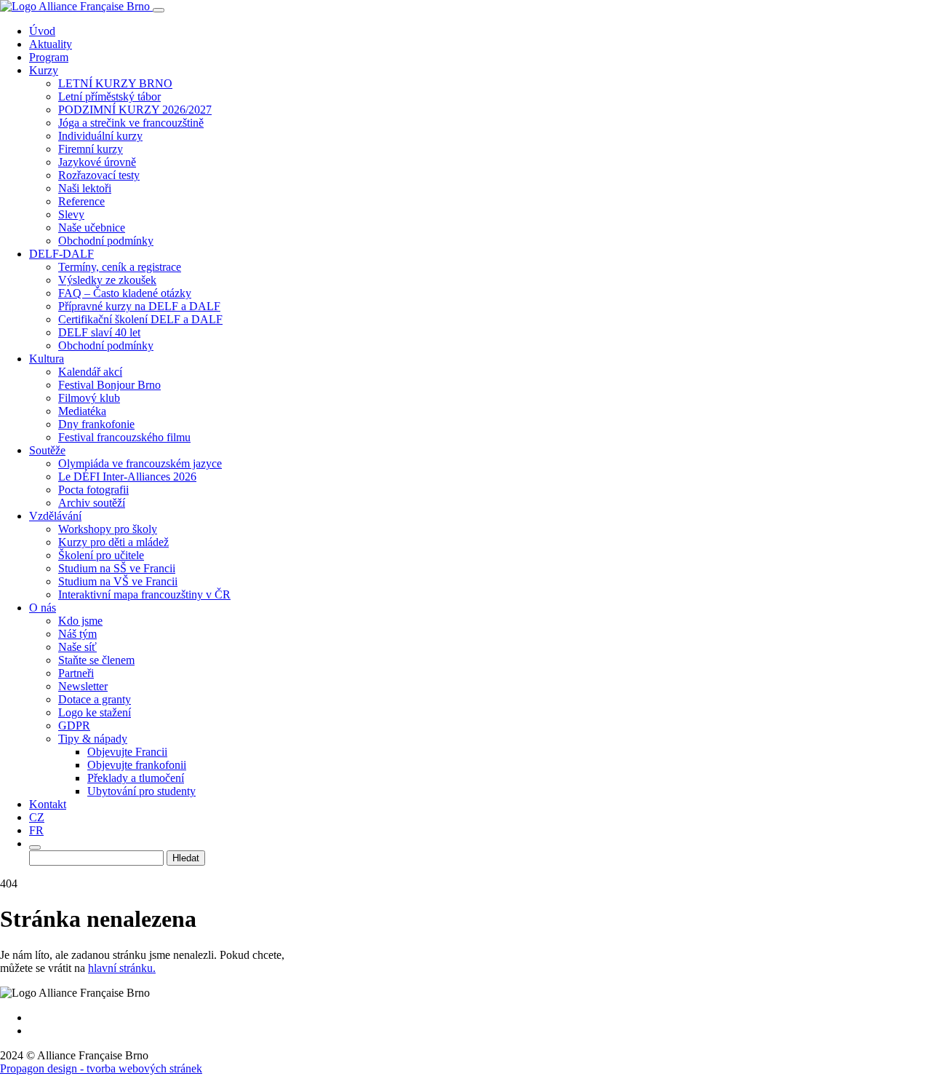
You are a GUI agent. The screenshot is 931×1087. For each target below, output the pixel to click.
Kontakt (47, 804)
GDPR (74, 725)
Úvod (42, 31)
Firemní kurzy (90, 149)
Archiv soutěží (91, 503)
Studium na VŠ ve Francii (117, 581)
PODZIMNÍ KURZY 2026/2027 (135, 109)
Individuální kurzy (100, 136)
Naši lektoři (84, 188)
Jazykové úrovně (97, 162)
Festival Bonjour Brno (109, 385)
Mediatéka (82, 411)
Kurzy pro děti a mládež (113, 542)
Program (48, 57)
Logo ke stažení (94, 712)
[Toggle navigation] (158, 10)
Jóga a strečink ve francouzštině (131, 122)
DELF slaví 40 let (99, 332)
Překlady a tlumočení (135, 778)
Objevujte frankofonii (136, 765)
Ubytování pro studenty (141, 791)
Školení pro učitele (101, 555)
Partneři (76, 673)
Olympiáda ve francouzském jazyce (140, 463)
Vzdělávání (55, 516)
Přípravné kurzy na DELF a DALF (139, 306)
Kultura (46, 358)
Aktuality (50, 44)
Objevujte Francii (127, 752)
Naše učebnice (91, 227)
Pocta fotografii (93, 489)
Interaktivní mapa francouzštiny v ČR (144, 594)
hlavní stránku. (122, 968)
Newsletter (83, 686)
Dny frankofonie (96, 424)
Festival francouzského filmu (124, 437)
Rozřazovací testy (99, 175)
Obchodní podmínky (105, 240)
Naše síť (77, 647)
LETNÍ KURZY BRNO (115, 83)
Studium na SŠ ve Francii (116, 568)
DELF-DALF (61, 254)
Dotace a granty (94, 699)
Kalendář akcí (90, 371)
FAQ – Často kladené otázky (124, 293)
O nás (42, 607)
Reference (81, 201)
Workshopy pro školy (107, 529)
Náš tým (77, 634)
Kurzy (43, 70)
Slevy (71, 214)
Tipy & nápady (92, 738)
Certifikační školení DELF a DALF (140, 319)
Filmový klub (89, 398)
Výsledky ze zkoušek (107, 280)
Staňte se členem (96, 660)
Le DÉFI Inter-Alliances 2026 (127, 476)
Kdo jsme (80, 620)
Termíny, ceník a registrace (119, 267)
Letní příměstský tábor (109, 96)
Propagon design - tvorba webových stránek (101, 1068)
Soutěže (47, 450)
